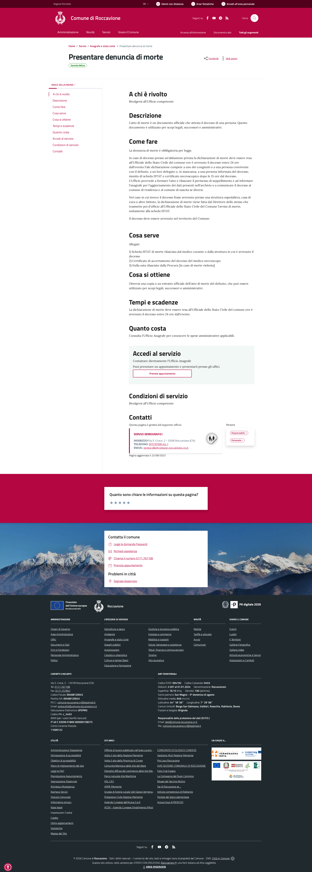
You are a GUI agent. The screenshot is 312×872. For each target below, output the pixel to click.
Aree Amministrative (62, 634)
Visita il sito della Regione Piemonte (123, 755)
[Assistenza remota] (232, 858)
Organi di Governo (60, 629)
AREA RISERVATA (156, 867)
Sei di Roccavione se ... (169, 787)
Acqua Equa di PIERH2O (170, 802)
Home (72, 46)
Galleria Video (236, 650)
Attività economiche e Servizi (245, 655)
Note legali (56, 807)
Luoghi (233, 634)
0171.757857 (63, 691)
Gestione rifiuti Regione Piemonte (175, 755)
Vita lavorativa (156, 660)
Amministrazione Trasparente (66, 750)
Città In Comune (221, 858)
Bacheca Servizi (59, 792)
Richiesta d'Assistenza (63, 787)
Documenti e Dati (60, 645)
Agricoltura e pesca (114, 629)
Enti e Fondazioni (60, 650)
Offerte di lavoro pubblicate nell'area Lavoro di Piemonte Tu (136, 750)
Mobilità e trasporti (158, 639)
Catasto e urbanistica (115, 655)
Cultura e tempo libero (116, 660)
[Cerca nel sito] (254, 18)
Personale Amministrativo (65, 655)
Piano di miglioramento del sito (67, 766)
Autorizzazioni (111, 650)
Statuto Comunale (61, 797)
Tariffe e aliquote (203, 634)
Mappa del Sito (59, 833)
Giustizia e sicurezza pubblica (163, 629)
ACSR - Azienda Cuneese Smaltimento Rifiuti (128, 807)
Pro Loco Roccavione (168, 760)
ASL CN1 (109, 781)
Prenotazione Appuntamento (66, 776)
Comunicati (200, 645)
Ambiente (109, 634)
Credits (54, 818)
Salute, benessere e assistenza (165, 645)
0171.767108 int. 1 (158, 444)
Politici (54, 660)
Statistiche (56, 828)
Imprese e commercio (159, 634)
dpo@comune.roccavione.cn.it (181, 722)
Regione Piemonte (62, 4)
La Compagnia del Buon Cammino (175, 776)
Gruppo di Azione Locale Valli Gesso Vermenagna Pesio (133, 792)
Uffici (53, 639)
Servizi (82, 46)
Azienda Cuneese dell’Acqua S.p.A (122, 802)
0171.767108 (62, 687)
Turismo (152, 655)
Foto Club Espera (166, 771)
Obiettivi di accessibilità (63, 760)
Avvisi (197, 639)
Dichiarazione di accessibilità (66, 755)
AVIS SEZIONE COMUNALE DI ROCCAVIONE (181, 766)
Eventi (232, 629)
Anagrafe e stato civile (103, 46)
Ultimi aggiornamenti (62, 823)
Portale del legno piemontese (173, 797)
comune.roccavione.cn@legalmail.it (77, 702)
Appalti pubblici (112, 645)
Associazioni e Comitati (241, 660)
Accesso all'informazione (193, 32)
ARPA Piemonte (113, 787)
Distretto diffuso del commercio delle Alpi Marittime (132, 771)
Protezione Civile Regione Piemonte (123, 797)
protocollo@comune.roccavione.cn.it (166, 447)
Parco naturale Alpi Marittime (120, 776)
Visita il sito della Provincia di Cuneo (123, 760)
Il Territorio (235, 639)
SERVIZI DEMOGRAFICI (148, 434)
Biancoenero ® (169, 863)
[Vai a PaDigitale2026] (241, 604)
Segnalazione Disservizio (64, 781)
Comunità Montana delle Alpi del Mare (125, 766)
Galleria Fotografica (239, 645)
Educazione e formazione (117, 665)
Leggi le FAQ (57, 771)
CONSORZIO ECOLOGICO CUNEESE (176, 750)
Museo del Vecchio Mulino (171, 781)
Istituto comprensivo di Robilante (175, 792)
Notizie (197, 629)
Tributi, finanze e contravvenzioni (166, 650)
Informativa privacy (61, 802)
